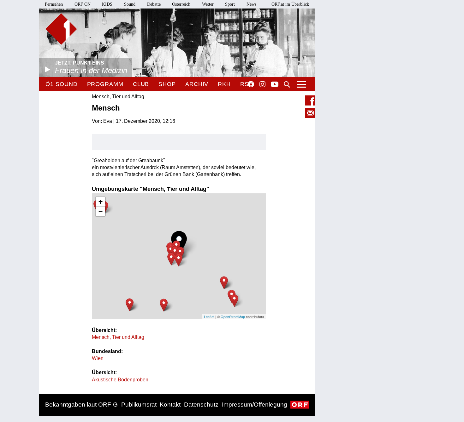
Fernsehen (54, 4)
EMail (310, 113)
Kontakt (170, 404)
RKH (224, 84)
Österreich (181, 4)
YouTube (274, 85)
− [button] (100, 211)
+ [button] (100, 202)
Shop (167, 84)
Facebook (251, 84)
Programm (105, 84)
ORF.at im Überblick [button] (290, 4)
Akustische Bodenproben (120, 379)
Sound (129, 4)
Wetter (208, 4)
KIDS (107, 4)
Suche (287, 84)
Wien (98, 358)
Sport (230, 4)
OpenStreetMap (233, 316)
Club (141, 84)
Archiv (196, 84)
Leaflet (209, 316)
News (251, 4)
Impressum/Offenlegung (254, 404)
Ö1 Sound (61, 84)
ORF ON (82, 4)
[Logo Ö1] (61, 29)
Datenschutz (201, 404)
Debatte (154, 4)
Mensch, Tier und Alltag (118, 337)
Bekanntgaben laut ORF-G (81, 404)
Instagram (262, 84)
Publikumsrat (139, 404)
